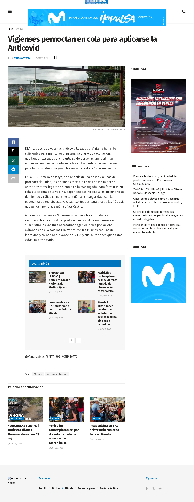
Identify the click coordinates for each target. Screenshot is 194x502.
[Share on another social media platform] (13, 178)
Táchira (56, 488)
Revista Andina (109, 488)
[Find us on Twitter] (153, 488)
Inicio (10, 28)
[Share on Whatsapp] (13, 160)
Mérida (19, 28)
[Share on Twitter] (13, 151)
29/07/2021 (41, 57)
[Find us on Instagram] (160, 488)
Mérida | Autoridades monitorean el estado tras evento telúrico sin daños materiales (107, 313)
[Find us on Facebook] (147, 488)
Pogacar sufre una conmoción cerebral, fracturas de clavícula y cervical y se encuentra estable (157, 228)
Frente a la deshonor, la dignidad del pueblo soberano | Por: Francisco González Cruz (155, 180)
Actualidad (17, 418)
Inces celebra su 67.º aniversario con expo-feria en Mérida (105, 430)
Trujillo (43, 488)
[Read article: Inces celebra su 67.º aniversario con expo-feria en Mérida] (37, 306)
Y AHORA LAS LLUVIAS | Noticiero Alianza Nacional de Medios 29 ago (59, 280)
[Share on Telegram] (13, 169)
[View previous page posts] (71, 340)
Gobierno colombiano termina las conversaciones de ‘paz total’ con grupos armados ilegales (158, 215)
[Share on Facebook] (13, 142)
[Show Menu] (10, 11)
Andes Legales (86, 488)
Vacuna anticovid (57, 374)
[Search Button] (184, 11)
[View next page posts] (78, 340)
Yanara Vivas (21, 57)
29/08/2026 (56, 292)
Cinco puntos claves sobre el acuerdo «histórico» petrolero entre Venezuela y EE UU (157, 202)
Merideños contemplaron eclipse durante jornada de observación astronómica (64, 434)
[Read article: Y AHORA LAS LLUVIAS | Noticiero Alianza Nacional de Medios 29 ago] (37, 277)
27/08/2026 (105, 329)
